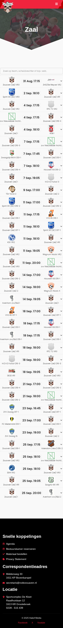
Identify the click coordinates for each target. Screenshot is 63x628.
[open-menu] (58, 4)
